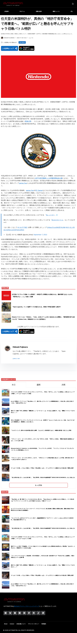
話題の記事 (39, 11)
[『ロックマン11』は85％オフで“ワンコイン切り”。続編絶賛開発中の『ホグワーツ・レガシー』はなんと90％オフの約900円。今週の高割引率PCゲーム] (5, 519)
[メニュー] (73, 4)
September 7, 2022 (40, 235)
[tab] (13, 384)
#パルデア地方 (23, 227)
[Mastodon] (29, 613)
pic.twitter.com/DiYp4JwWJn (14, 230)
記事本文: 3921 (16, 358)
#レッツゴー (50, 215)
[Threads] (24, 613)
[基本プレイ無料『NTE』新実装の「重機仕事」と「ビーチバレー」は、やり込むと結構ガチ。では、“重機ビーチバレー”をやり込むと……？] (5, 566)
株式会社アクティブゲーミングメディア (26, 606)
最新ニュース (56, 11)
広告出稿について (21, 624)
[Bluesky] (10, 613)
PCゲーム (22, 11)
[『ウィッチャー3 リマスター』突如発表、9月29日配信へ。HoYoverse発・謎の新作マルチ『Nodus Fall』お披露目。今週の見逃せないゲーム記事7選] (5, 556)
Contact (12, 624)
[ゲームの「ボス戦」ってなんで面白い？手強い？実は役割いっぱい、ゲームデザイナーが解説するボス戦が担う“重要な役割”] (5, 575)
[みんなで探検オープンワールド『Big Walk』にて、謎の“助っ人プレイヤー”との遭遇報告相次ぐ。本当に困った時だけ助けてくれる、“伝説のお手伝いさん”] (5, 585)
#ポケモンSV (70, 227)
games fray (23, 183)
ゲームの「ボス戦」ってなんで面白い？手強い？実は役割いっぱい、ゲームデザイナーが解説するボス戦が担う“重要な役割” (42, 468)
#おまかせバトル (57, 220)
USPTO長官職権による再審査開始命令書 (48, 178)
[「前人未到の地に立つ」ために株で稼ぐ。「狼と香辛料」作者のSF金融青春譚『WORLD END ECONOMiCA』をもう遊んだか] (5, 528)
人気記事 (6, 11)
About (5, 624)
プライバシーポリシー (33, 624)
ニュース (31, 38)
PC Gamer (39, 190)
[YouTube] (5, 613)
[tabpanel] (38, 438)
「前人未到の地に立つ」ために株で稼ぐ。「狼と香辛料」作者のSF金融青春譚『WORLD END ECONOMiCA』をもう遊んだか (43, 477)
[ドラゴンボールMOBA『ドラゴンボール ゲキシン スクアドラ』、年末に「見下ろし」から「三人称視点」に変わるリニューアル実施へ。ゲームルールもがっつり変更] (5, 537)
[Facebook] (34, 613)
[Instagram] (15, 613)
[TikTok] (38, 613)
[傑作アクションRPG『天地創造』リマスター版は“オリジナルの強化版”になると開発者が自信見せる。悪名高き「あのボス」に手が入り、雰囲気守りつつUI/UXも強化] (5, 547)
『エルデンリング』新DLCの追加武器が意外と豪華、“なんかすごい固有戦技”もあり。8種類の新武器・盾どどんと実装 (41, 430)
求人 (72, 11)
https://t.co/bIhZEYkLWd (56, 227)
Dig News (22, 42)
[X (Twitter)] (20, 613)
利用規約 (44, 624)
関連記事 (28, 121)
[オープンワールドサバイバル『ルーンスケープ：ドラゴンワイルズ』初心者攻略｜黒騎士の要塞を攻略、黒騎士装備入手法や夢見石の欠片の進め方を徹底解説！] (5, 509)
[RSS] (43, 613)
